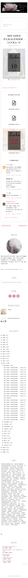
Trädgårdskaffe (13, 517)
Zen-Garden (17, 523)
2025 (4, 335)
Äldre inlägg (22, 226)
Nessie (11, 496)
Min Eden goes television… (14, 318)
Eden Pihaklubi (4, 474)
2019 (4, 344)
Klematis (3, 487)
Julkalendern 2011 (11, 87)
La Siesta (20, 490)
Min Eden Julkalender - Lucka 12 (15, 393)
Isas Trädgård (7, 560)
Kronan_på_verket (5, 490)
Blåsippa (17, 468)
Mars (18, 493)
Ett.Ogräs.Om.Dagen (17, 474)
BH (24, 465)
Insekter (9, 483)
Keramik (20, 486)
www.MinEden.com (14, 79)
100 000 (9, 309)
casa (9, 471)
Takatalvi (10, 514)
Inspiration (14, 483)
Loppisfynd (3, 493)
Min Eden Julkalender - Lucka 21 (15, 374)
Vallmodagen (4, 520)
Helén (8, 164)
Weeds (11, 523)
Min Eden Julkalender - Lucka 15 (15, 387)
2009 (4, 450)
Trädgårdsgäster (5, 517)
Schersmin (3, 508)
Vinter (9, 521)
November (24, 496)
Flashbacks (18, 475)
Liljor (20, 492)
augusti (6, 429)
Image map (3, 483)
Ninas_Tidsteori (17, 496)
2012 (4, 361)
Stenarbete (3, 511)
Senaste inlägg (6, 226)
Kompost (8, 487)
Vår (19, 521)
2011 (4, 363)
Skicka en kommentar (11, 217)
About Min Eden (7, 24)
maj (5, 436)
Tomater (24, 514)
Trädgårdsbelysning (10, 515)
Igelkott (18, 481)
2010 (4, 447)
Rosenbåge (18, 505)
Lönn (14, 493)
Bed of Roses (20, 465)
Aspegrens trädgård (6, 465)
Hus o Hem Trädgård (6, 481)
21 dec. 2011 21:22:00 (13, 214)
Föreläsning (15, 477)
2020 (4, 342)
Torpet (2, 515)
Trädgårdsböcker (20, 515)
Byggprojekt (4, 471)
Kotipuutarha (10, 489)
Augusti (13, 465)
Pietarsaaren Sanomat (6, 501)
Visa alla (24, 564)
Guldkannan (16, 478)
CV (22, 471)
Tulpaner (3, 518)
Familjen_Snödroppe (5, 475)
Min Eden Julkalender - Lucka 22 (15, 372)
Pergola (18, 499)
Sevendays (9, 508)
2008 (4, 452)
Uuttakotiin (14, 518)
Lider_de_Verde (14, 492)
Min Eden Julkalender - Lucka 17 (15, 383)
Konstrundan (19, 487)
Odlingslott (21, 498)
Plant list (5, 26)
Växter (2, 523)
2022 (4, 337)
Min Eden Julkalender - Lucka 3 (14, 415)
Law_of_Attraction (5, 492)
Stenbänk (10, 511)
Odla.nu (15, 498)
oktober (6, 424)
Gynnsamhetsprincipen (6, 480)
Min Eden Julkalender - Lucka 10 (15, 400)
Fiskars (13, 475)
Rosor (23, 505)
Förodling (22, 477)
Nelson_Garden (4, 496)
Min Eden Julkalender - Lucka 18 (15, 380)
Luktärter (10, 493)
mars (5, 440)
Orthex (3, 499)
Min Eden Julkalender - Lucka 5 (14, 411)
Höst (13, 481)
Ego (10, 474)
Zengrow (23, 523)
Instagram (21, 483)
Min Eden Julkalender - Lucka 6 (14, 409)
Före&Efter (9, 477)
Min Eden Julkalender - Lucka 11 (15, 396)
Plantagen (23, 501)
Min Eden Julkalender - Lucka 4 (14, 413)
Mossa (10, 495)
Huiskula (15, 480)
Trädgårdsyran (22, 517)
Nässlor (10, 498)
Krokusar (23, 489)
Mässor (22, 495)
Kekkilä (15, 486)
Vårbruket (24, 521)
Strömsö (20, 511)
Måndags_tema (16, 495)
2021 (4, 340)
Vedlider (11, 520)
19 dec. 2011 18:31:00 (13, 198)
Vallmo (20, 518)
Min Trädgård (4, 495)
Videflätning (4, 521)
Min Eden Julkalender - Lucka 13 (15, 391)
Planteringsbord (5, 502)
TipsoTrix (19, 514)
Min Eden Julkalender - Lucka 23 (15, 370)
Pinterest (15, 501)
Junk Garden (4, 486)
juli (5, 431)
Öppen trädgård (14, 524)
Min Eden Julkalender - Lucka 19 (15, 378)
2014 (4, 356)
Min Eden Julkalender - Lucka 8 (14, 404)
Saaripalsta (6, 554)
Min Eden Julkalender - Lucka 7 (14, 406)
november (7, 422)
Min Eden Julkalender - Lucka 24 (15, 367)
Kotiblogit (3, 489)
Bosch (21, 468)
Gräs (11, 478)
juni (5, 433)
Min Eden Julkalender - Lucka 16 (15, 385)
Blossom (12, 468)
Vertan (21, 520)
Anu (7, 193)
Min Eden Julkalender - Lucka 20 (15, 376)
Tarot (14, 514)
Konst (13, 487)
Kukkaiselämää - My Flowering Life (12, 550)
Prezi (15, 502)
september (7, 426)
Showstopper (20, 508)
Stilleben (15, 511)
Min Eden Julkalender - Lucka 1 (14, 419)
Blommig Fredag (5, 468)
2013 (4, 358)
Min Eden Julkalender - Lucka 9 (14, 402)
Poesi (11, 502)
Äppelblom (7, 524)
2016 (4, 351)
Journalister (4, 484)
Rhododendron (10, 505)
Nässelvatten (4, 498)
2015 (4, 354)
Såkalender (3, 514)
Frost (23, 475)
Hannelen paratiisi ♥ (9, 546)
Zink (2, 524)
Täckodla (9, 518)
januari (6, 445)
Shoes (14, 508)
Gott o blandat (4, 478)
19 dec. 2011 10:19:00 (13, 175)
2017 (4, 349)
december (7, 365)
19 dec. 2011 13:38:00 (13, 189)
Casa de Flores (15, 471)
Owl (7, 499)
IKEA (22, 481)
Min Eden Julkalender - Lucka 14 (15, 389)
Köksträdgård (14, 490)
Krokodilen (17, 489)
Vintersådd (14, 521)
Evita (24, 474)
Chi (20, 471)
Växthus (7, 523)
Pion (19, 501)
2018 (4, 347)
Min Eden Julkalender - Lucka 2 (14, 417)
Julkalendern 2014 (22, 484)
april (5, 438)
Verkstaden (16, 520)
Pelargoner (11, 499)
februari (7, 442)
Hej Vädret (7, 398)
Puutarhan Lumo (7, 557)
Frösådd (3, 477)
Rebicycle (3, 505)
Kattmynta (10, 486)
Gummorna (22, 478)
